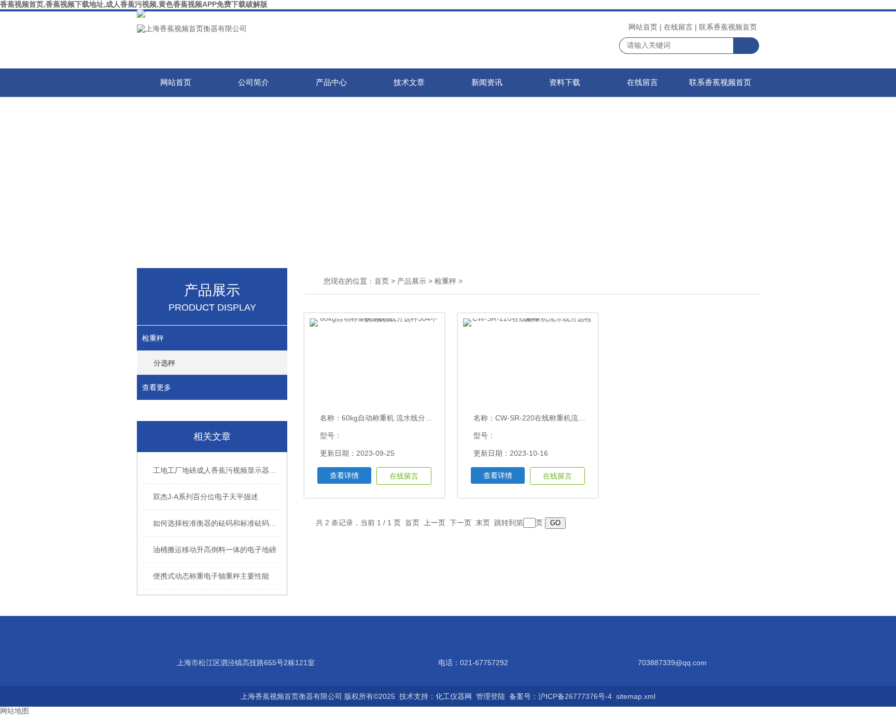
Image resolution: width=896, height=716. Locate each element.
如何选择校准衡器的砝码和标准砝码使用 (218, 523)
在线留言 (678, 27)
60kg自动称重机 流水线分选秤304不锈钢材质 (415, 418)
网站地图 (14, 711)
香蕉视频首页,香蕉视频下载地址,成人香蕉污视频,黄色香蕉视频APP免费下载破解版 (134, 4)
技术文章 (409, 82)
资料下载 (564, 82)
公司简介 (253, 82)
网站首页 (642, 27)
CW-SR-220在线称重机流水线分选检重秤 (562, 418)
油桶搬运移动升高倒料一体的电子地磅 (214, 549)
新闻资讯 (486, 82)
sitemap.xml (635, 696)
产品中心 (331, 82)
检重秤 (153, 338)
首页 (381, 281)
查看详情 (344, 475)
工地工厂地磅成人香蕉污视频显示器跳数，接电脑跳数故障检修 (218, 470)
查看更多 (156, 387)
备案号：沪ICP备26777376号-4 (560, 696)
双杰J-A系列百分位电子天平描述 (205, 497)
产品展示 (411, 281)
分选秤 (164, 363)
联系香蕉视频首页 (728, 27)
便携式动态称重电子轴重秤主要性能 (211, 576)
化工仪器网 (454, 696)
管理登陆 (490, 696)
